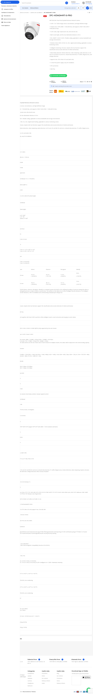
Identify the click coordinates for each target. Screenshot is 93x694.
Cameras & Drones (24, 12)
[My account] (78, 8)
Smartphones (31, 673)
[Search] (66, 3)
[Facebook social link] (84, 82)
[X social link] (86, 82)
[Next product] (91, 12)
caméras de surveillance (36, 12)
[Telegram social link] (91, 82)
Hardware (30, 678)
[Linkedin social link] (89, 82)
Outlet (43, 683)
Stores (43, 676)
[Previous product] (87, 12)
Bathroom (30, 685)
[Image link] (76, 680)
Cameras (30, 680)
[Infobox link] (33, 659)
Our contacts (45, 678)
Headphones (31, 683)
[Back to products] (89, 12)
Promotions (44, 673)
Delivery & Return (46, 680)
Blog (58, 673)
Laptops (29, 676)
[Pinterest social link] (88, 82)
